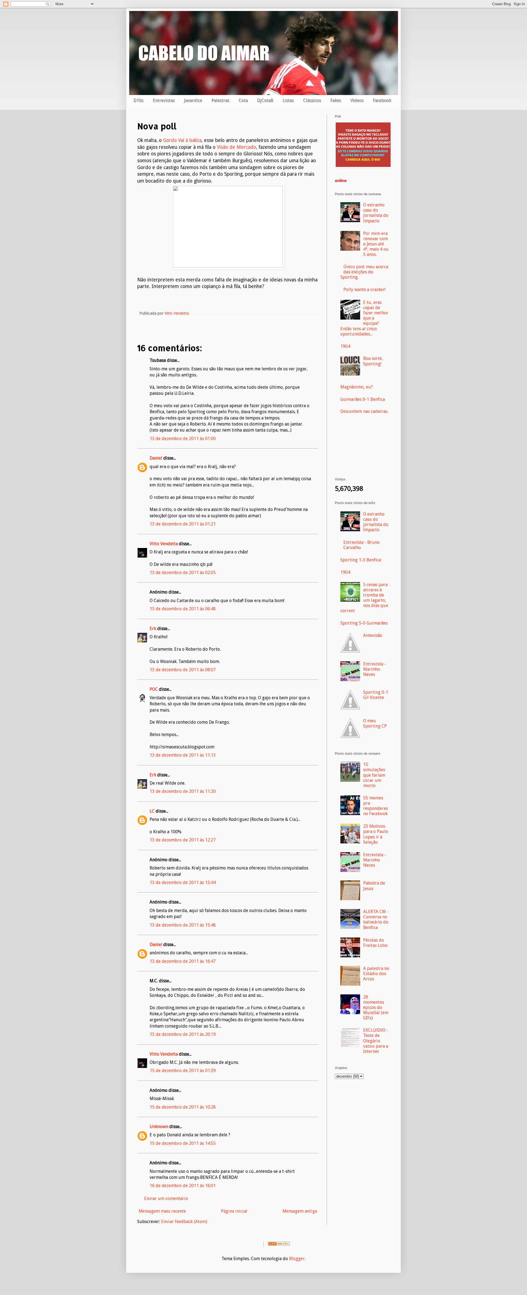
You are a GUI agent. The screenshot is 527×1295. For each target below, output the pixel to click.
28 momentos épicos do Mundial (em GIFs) (375, 1007)
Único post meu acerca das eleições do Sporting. (364, 272)
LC (152, 811)
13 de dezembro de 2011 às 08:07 (183, 669)
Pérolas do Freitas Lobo (375, 943)
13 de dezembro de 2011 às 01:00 (183, 438)
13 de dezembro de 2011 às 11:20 (183, 791)
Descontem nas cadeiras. (364, 411)
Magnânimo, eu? (356, 387)
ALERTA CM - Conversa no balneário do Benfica (376, 919)
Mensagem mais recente (162, 1211)
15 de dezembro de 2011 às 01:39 (183, 1070)
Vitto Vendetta (164, 543)
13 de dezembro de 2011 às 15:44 (183, 882)
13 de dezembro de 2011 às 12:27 (183, 840)
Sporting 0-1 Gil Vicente (375, 695)
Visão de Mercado (236, 147)
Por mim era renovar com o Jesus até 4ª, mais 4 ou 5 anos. (376, 244)
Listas (288, 100)
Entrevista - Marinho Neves (374, 669)
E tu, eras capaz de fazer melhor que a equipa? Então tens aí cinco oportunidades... (364, 318)
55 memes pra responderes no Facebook (375, 805)
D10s (138, 100)
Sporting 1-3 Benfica (360, 560)
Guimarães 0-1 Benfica (362, 399)
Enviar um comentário (166, 1198)
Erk (153, 628)
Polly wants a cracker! (364, 289)
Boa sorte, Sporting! (373, 361)
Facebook (382, 100)
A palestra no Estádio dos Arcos (376, 973)
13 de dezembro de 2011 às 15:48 (183, 925)
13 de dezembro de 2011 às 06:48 (183, 608)
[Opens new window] (227, 266)
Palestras (220, 100)
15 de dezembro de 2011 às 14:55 (183, 1143)
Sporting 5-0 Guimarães (364, 623)
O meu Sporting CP (375, 723)
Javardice (193, 100)
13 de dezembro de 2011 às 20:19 (183, 1034)
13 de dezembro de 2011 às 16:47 (183, 961)
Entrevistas (164, 100)
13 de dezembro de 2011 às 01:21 (183, 524)
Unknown (159, 1126)
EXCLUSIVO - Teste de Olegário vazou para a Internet (375, 1041)
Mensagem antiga (299, 1211)
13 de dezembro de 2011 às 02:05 (183, 572)
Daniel (156, 458)
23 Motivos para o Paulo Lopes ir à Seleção (375, 834)
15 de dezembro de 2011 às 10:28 (183, 1107)
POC (154, 689)
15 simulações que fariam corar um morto (374, 775)
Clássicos (312, 100)
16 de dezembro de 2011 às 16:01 (183, 1185)
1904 (345, 346)
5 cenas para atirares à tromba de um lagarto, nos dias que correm (364, 598)
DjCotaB (265, 100)
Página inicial (234, 1211)
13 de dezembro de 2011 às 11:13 (183, 755)
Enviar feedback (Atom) (184, 1221)
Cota (243, 100)
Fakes (335, 100)
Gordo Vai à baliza (182, 140)
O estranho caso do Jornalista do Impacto (375, 212)
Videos (356, 100)
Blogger (297, 1258)
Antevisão (372, 635)
